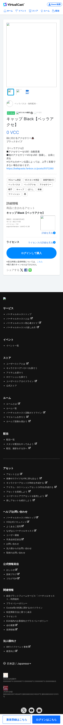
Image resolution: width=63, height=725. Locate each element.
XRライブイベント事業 (17, 647)
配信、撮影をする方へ (17, 448)
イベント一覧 (12, 345)
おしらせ (10, 570)
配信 (57, 10)
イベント (22, 10)
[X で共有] (21, 269)
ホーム (10, 10)
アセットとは (13, 474)
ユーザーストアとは (16, 364)
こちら (40, 261)
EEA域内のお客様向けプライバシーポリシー (27, 621)
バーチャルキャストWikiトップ (21, 517)
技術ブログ (11, 574)
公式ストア (11, 385)
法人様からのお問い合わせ (19, 548)
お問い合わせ (12, 544)
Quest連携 (56, 4)
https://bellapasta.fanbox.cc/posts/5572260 (30, 168)
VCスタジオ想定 (32, 180)
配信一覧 (10, 439)
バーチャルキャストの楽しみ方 (21, 327)
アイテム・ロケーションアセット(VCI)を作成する (30, 487)
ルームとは (11, 404)
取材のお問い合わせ (15, 553)
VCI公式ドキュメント (16, 522)
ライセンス (11, 616)
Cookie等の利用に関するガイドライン (24, 608)
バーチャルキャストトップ (19, 314)
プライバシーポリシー (16, 603)
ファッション (14, 194)
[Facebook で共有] (25, 269)
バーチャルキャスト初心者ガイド (22, 323)
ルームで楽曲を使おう (17, 421)
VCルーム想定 (14, 180)
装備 (40, 189)
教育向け (10, 651)
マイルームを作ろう (16, 417)
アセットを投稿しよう (17, 492)
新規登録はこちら (16, 719)
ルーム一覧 (11, 408)
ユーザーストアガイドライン (20, 381)
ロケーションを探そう (16, 377)
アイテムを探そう (14, 372)
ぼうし (31, 189)
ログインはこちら (46, 719)
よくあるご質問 (13, 526)
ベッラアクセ (30, 184)
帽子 (10, 189)
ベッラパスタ (14, 184)
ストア (35, 10)
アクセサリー (45, 184)
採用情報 (10, 629)
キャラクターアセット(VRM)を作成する (25, 483)
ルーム (47, 10)
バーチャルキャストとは (18, 319)
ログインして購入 (31, 253)
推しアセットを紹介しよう (19, 500)
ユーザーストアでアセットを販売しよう (25, 496)
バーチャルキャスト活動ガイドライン (24, 413)
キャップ (20, 189)
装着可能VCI (48, 180)
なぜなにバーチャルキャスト (20, 531)
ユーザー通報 (12, 535)
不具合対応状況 (13, 539)
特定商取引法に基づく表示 (19, 612)
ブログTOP (11, 578)
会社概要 (10, 625)
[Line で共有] (30, 269)
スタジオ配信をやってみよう (20, 444)
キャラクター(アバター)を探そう (21, 368)
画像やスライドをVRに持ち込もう (22, 478)
